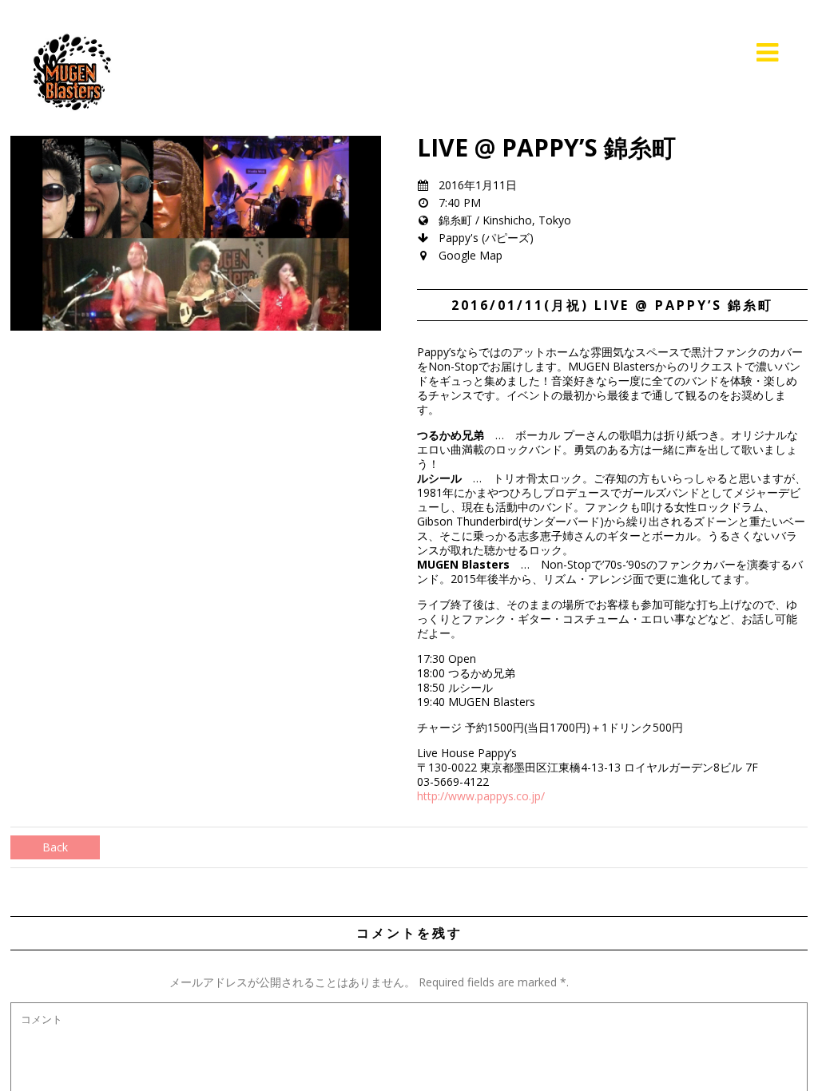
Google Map (470, 255)
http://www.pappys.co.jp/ (481, 795)
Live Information (679, 52)
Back (55, 847)
